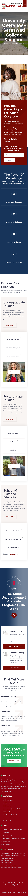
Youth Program (7, 711)
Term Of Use (16, 892)
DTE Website (7, 812)
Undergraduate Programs (14, 148)
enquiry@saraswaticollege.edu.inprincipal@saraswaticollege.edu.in (11, 867)
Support (23, 892)
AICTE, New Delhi (8, 803)
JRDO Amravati (7, 832)
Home (6, 44)
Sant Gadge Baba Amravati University (14, 838)
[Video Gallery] (14, 615)
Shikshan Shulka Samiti (10, 815)
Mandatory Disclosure (9, 821)
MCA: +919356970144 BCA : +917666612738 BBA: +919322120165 (7, 861)
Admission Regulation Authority (12, 829)
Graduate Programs (12, 150)
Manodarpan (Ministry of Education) (13, 809)
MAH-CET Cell (7, 835)
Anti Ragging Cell (8, 800)
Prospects (14, 372)
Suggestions (6, 844)
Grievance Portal (8, 818)
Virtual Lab (6, 841)
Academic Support (8, 697)
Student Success (8, 726)
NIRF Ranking (7, 806)
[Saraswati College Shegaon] (14, 5)
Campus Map (7, 791)
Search (10, 160)
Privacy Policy (6, 892)
